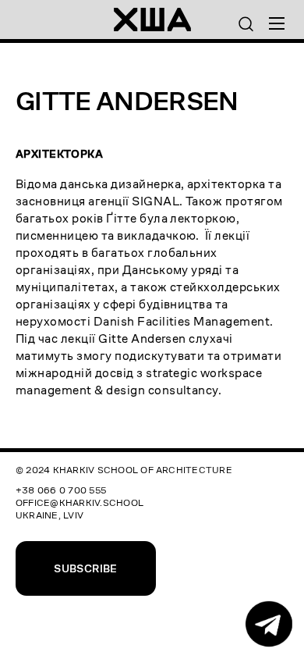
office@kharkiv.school (79, 502)
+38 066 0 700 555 (61, 490)
